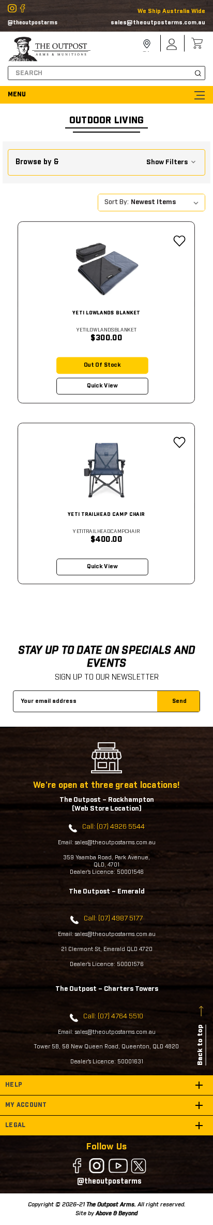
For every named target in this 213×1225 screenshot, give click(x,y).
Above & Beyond (117, 1213)
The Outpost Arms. (111, 1204)
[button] (106, 162)
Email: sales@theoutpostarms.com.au (107, 842)
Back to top (200, 1045)
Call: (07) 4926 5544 (113, 827)
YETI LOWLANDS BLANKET (106, 312)
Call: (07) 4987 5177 (113, 918)
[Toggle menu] (106, 95)
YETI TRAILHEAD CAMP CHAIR (106, 514)
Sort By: (116, 202)
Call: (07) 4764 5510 (113, 1016)
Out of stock (102, 365)
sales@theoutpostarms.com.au (158, 22)
